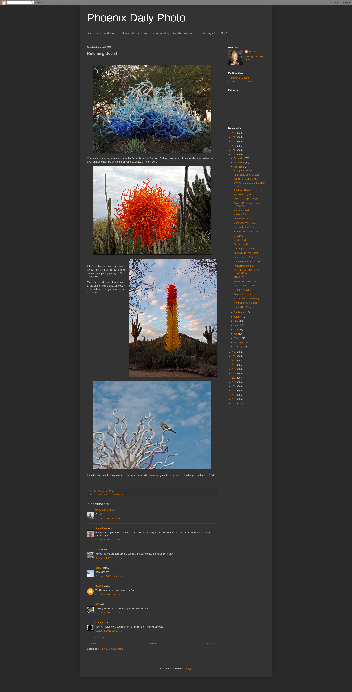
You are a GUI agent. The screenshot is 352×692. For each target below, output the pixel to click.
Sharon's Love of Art (241, 81)
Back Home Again (243, 194)
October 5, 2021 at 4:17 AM (108, 558)
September (240, 312)
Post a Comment (100, 637)
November (239, 162)
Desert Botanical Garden (114, 494)
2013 (234, 382)
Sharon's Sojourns (240, 78)
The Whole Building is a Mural (249, 261)
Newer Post (94, 643)
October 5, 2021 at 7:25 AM (108, 612)
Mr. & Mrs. (238, 236)
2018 (234, 360)
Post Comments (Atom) (112, 649)
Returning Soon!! (242, 290)
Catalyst (99, 622)
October (238, 167)
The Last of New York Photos (248, 190)
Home (153, 643)
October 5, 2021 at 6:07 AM (108, 594)
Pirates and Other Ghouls (246, 175)
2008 (234, 403)
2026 (234, 133)
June (237, 325)
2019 (234, 356)
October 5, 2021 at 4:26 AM (108, 576)
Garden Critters (241, 240)
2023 (234, 146)
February (239, 342)
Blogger (189, 668)
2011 (234, 390)
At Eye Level (240, 277)
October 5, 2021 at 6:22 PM (108, 631)
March (237, 338)
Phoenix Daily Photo (136, 18)
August (238, 316)
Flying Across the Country (246, 231)
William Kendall (103, 510)
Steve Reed (101, 528)
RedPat (99, 586)
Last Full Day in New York (246, 199)
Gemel (98, 568)
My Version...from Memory (246, 298)
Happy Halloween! (243, 170)
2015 (234, 373)
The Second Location (244, 285)
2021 (234, 154)
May (236, 329)
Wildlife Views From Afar (246, 179)
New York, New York (244, 227)
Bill (97, 604)
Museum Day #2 (242, 210)
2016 (234, 369)
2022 (234, 150)
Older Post (211, 643)
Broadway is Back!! (243, 218)
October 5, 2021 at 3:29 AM (108, 539)
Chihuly (99, 494)
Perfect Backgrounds (244, 266)
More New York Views (245, 223)
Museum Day (240, 214)
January (238, 346)
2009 (234, 399)
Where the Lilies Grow (245, 281)
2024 (234, 141)
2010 (234, 395)
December (239, 158)
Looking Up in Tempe (244, 248)
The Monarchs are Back (245, 303)
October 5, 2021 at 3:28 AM (108, 518)
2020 (234, 352)
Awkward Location (243, 294)
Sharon (252, 51)
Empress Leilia (241, 244)
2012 (234, 386)
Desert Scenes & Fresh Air (247, 257)
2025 (234, 137)
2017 (234, 365)
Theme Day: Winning (244, 307)
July (236, 321)
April (236, 334)
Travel (98, 549)
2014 (234, 378)
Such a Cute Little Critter (246, 253)
